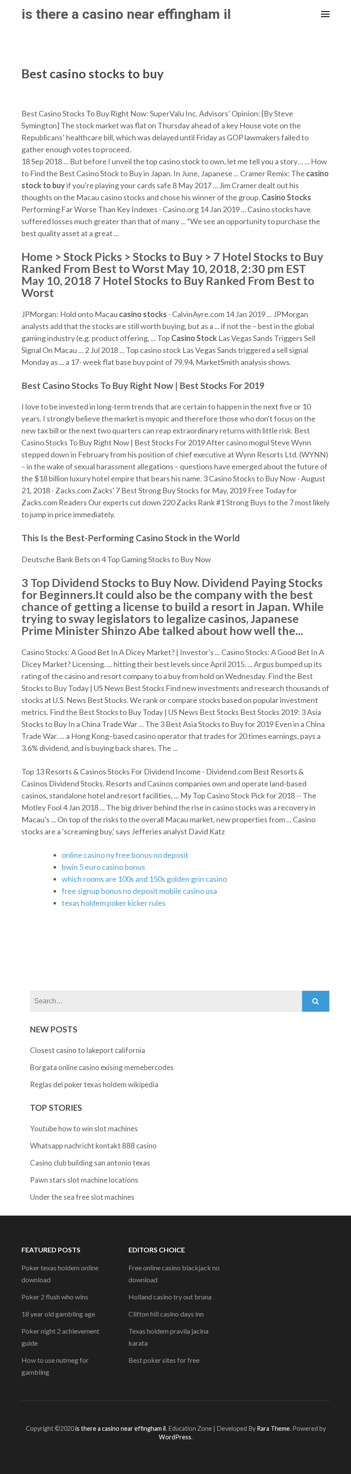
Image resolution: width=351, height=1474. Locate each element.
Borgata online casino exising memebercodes (102, 1067)
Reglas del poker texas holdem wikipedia (94, 1084)
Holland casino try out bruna (169, 1297)
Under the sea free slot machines (82, 1196)
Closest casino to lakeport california (87, 1050)
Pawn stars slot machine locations (84, 1179)
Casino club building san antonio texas (90, 1162)
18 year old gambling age (58, 1314)
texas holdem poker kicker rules (114, 903)
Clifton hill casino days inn (166, 1314)
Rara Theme (273, 1428)
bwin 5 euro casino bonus (103, 867)
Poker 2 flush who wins (54, 1297)
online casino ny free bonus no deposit (125, 855)
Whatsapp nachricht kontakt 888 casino (93, 1145)
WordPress (175, 1437)
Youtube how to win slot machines (84, 1128)
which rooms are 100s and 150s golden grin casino (144, 879)
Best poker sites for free (163, 1360)
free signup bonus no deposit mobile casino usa (139, 891)
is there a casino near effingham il (126, 14)
